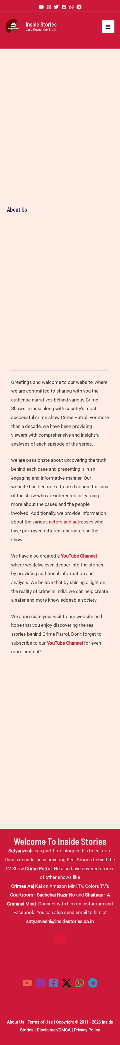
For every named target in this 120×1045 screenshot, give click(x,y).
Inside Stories (41, 24)
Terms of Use (40, 1022)
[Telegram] (78, 6)
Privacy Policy (87, 1029)
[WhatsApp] (71, 6)
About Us (15, 1022)
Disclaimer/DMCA (54, 1029)
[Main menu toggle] (108, 26)
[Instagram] (48, 6)
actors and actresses (71, 522)
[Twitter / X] (66, 983)
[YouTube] (41, 6)
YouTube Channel (79, 556)
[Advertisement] (60, 114)
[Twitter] (56, 6)
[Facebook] (63, 6)
